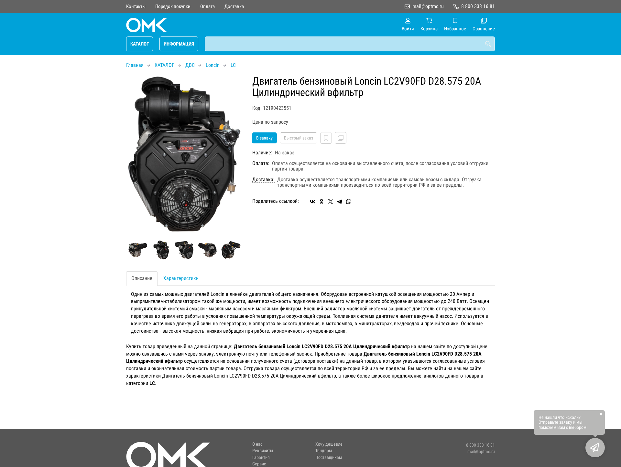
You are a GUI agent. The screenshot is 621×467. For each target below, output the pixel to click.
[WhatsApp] (349, 201)
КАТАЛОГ (139, 44)
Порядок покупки (173, 6)
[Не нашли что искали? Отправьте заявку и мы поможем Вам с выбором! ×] (595, 447)
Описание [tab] (141, 278)
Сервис (259, 464)
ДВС (190, 65)
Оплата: (260, 163)
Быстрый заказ (298, 137)
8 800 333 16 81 (478, 6)
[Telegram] (339, 201)
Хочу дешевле (329, 444)
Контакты (136, 6)
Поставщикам (328, 457)
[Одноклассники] (321, 201)
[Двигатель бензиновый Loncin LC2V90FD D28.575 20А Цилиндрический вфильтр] (184, 155)
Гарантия (261, 457)
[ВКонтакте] (312, 201)
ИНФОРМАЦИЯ (179, 44)
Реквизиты (262, 450)
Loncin (213, 65)
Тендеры (323, 450)
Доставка (234, 6)
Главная (135, 65)
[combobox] (350, 43)
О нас (257, 444)
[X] (330, 201)
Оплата (207, 6)
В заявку (264, 137)
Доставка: (263, 179)
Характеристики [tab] (181, 278)
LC (233, 65)
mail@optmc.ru (428, 6)
